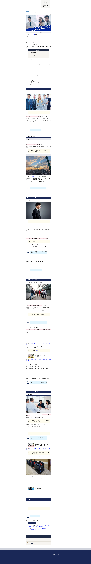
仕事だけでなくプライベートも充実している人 (36, 82)
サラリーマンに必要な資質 (33, 80)
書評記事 (37, 350)
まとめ (31, 84)
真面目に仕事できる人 (33, 81)
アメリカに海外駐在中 (32, 176)
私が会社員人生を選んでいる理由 (34, 75)
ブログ (31, 437)
